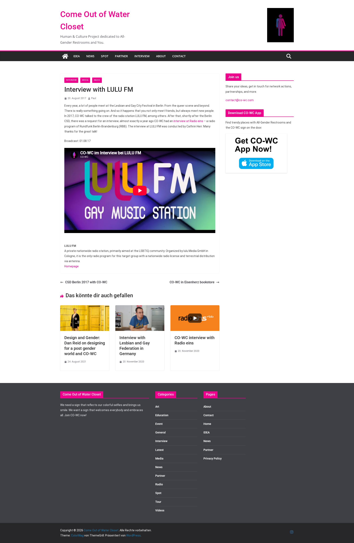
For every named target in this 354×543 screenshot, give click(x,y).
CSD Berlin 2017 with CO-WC (86, 282)
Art (157, 406)
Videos (159, 510)
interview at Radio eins (188, 121)
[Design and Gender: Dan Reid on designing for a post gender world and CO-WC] (84, 308)
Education (161, 415)
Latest (159, 450)
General (160, 432)
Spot (104, 56)
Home (207, 423)
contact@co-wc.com (240, 100)
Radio (97, 80)
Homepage (71, 266)
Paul (93, 98)
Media (85, 80)
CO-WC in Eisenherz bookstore (192, 282)
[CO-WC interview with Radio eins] (194, 308)
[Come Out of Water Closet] (65, 56)
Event (159, 423)
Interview (142, 56)
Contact (179, 56)
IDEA (76, 56)
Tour (158, 501)
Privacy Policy (212, 458)
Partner (121, 56)
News (90, 56)
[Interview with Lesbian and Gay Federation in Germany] (139, 308)
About (161, 56)
